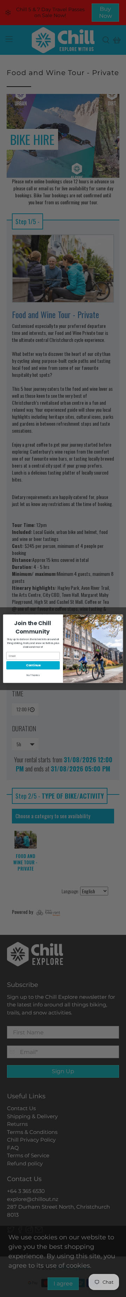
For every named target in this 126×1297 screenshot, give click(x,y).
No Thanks (33, 675)
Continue (33, 665)
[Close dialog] (118, 618)
